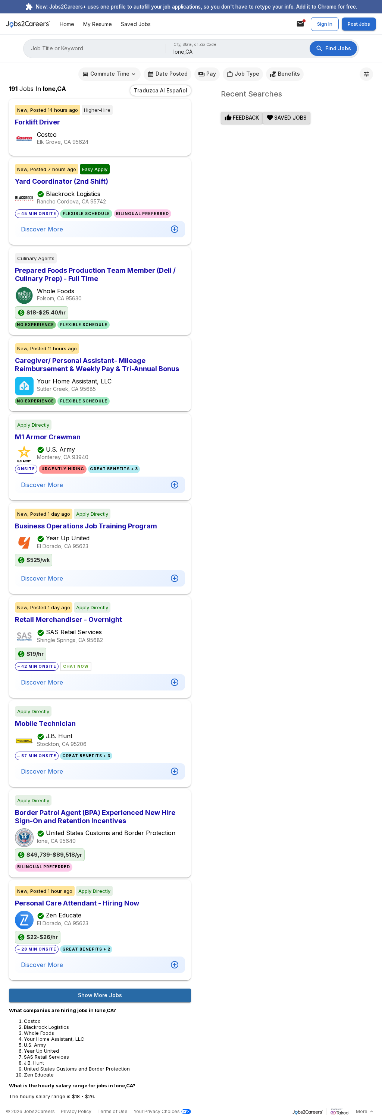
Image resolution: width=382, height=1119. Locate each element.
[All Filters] (366, 74)
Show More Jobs (100, 995)
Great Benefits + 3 (114, 469)
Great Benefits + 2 (86, 949)
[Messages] (300, 23)
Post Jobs (359, 24)
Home (67, 24)
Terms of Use (112, 1111)
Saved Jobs (136, 24)
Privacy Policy (76, 1111)
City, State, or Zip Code (195, 44)
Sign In (324, 24)
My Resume (97, 24)
